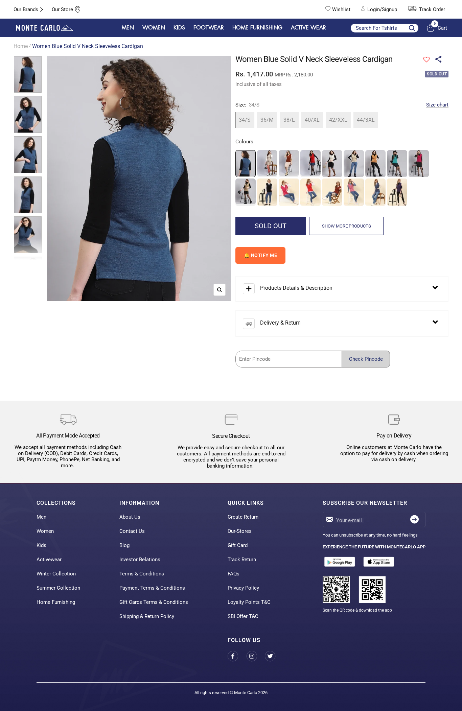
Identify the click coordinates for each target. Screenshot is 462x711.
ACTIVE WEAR (308, 27)
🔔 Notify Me (260, 255)
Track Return (242, 559)
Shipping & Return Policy (146, 616)
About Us (129, 517)
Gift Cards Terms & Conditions (153, 602)
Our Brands (26, 9)
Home (21, 46)
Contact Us (132, 531)
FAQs (233, 574)
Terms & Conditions (141, 574)
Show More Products (346, 226)
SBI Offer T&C (243, 616)
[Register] (414, 519)
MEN (128, 27)
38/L (289, 120)
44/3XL (366, 120)
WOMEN (153, 27)
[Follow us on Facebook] (237, 656)
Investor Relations (139, 559)
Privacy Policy (243, 588)
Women (45, 531)
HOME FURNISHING (257, 27)
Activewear (49, 559)
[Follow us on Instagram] (255, 656)
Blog (124, 545)
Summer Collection (58, 588)
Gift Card (238, 545)
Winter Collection (56, 574)
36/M (267, 120)
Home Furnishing (56, 602)
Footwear (208, 27)
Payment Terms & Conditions (152, 588)
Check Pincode (366, 359)
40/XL (312, 120)
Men (41, 517)
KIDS (179, 27)
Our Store (62, 9)
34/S (245, 120)
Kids (41, 545)
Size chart (437, 105)
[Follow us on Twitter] (274, 656)
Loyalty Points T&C (249, 602)
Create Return (243, 517)
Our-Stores (240, 531)
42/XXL (338, 120)
